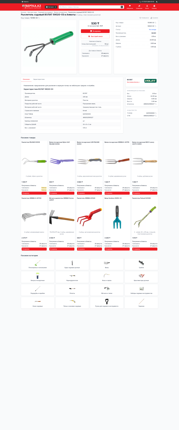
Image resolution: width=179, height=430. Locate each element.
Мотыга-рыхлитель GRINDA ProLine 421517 (61, 199)
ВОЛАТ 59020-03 (45, 89)
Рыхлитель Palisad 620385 (141, 198)
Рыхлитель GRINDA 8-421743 (31, 198)
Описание (26, 79)
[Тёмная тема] (157, 1)
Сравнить (155, 18)
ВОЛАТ (154, 33)
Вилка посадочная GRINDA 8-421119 (117, 142)
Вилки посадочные (60, 12)
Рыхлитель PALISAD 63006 (31, 142)
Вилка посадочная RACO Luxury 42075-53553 (143, 143)
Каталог (23, 12)
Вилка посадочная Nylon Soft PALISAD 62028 (59, 143)
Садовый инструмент (45, 12)
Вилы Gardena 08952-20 (113, 198)
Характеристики (39, 79)
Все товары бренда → (133, 82)
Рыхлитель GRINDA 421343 (86, 198)
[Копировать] (39, 18)
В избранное (145, 18)
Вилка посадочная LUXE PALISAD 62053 (88, 143)
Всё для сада (32, 12)
